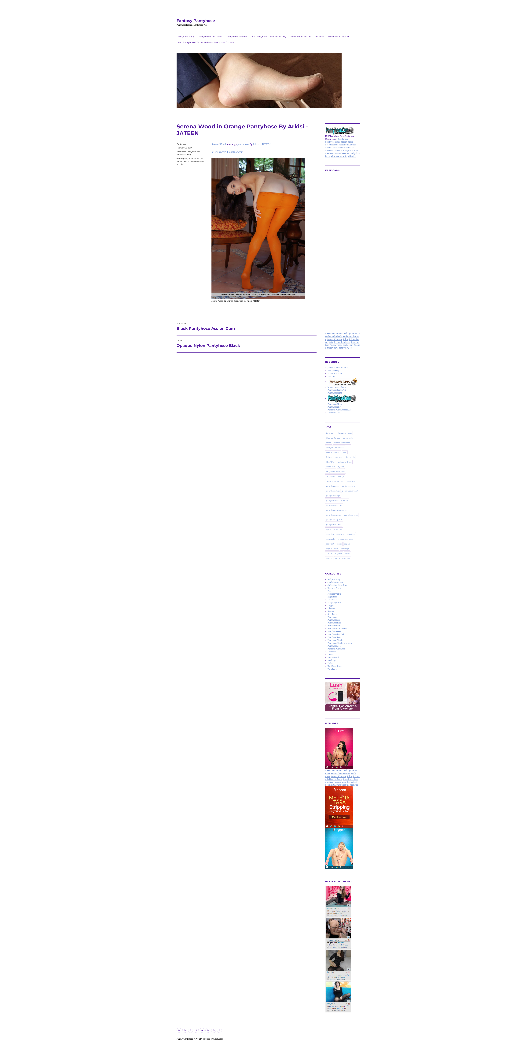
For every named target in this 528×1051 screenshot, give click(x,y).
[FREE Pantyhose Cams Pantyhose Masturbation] (342, 130)
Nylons (331, 611)
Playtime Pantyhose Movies (339, 410)
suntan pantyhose (334, 553)
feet (345, 452)
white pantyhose (342, 558)
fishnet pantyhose (334, 457)
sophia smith (332, 549)
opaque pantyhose (334, 481)
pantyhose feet (332, 491)
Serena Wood (218, 144)
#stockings (335, 142)
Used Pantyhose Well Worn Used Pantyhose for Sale (205, 42)
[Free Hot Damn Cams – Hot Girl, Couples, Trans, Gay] (344, 381)
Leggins (331, 605)
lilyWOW (330, 462)
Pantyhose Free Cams (210, 36)
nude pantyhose (344, 462)
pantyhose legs (197, 161)
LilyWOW (332, 608)
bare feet (330, 433)
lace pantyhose (334, 602)
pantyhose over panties (336, 510)
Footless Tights (334, 594)
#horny (334, 156)
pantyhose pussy (333, 515)
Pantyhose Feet (298, 36)
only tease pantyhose (335, 471)
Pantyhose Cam (334, 626)
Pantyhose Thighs (335, 640)
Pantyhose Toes (334, 646)
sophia (347, 544)
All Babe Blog (333, 370)
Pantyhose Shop (335, 404)
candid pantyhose (342, 443)
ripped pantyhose (334, 529)
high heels (349, 457)
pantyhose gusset (350, 491)
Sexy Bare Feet (334, 413)
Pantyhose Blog (185, 36)
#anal (350, 142)
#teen (353, 145)
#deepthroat (348, 150)
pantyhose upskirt (334, 520)
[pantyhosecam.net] (342, 949)
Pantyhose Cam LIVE (337, 390)
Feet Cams (332, 376)
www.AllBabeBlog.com (231, 152)
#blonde (329, 785)
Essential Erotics (335, 373)
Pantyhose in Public (336, 634)
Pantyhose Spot (334, 407)
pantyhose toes (351, 515)
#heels (343, 153)
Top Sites (319, 36)
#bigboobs (333, 145)
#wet (340, 156)
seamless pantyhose (335, 534)
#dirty (343, 148)
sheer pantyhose (345, 539)
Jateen (214, 152)
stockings (345, 549)
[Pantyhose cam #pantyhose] (342, 398)
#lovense (336, 148)
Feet (329, 591)
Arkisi (256, 144)
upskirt (329, 558)
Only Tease (332, 614)
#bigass (350, 148)
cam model (348, 438)
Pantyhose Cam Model (337, 628)
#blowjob (352, 156)
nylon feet (330, 467)
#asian (342, 145)
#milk (348, 145)
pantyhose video (333, 524)
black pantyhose (344, 433)
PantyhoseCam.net (236, 36)
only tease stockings (335, 476)
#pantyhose (343, 139)
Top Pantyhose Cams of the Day (268, 36)
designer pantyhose (335, 447)
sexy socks (330, 539)
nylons (341, 467)
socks (339, 544)
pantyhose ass (183, 161)
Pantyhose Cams (335, 393)
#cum (339, 150)
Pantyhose (181, 144)
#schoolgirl (352, 153)
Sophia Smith (333, 657)
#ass (356, 150)
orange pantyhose (185, 158)
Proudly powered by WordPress (209, 1039)
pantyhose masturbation (337, 500)
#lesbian (329, 153)
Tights (330, 663)
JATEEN (266, 144)
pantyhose (243, 144)
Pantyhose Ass (193, 152)
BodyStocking (334, 579)
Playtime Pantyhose (336, 649)
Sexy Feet (332, 652)
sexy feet (180, 164)
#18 (326, 145)
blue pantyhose (333, 438)
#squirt (344, 142)
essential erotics (333, 452)
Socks (330, 654)
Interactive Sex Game (337, 387)
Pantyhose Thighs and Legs (340, 643)
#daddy (328, 150)
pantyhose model (334, 505)
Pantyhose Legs (337, 36)
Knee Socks (333, 600)
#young (328, 148)
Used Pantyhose (335, 666)
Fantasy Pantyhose (196, 20)
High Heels (332, 597)
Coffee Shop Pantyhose (338, 585)
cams (328, 443)
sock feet (330, 544)
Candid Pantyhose (335, 582)
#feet (327, 142)
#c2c (334, 150)
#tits (345, 156)
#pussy (336, 153)
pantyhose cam (348, 486)
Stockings (332, 660)
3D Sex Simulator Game (338, 368)
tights (347, 553)
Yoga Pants (332, 669)
